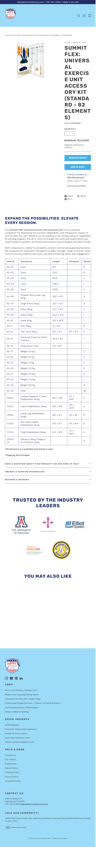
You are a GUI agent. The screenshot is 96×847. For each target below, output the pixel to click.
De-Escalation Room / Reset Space (22, 707)
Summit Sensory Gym (75, 43)
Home (7, 35)
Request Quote (78, 158)
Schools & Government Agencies (20, 729)
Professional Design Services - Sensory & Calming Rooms (32, 703)
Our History (10, 759)
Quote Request (12, 725)
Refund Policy (11, 768)
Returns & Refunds (17, 480)
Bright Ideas (11, 763)
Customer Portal (13, 781)
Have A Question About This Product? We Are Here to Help (42, 464)
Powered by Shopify (60, 838)
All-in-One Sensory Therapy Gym (21, 690)
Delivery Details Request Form (19, 742)
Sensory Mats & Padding (16, 711)
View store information (76, 186)
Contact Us (10, 755)
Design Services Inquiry (16, 733)
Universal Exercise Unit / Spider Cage (23, 699)
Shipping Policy (12, 772)
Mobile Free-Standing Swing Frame (22, 694)
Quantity (70, 129)
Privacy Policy (11, 776)
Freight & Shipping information (25, 472)
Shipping (68, 145)
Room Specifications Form (17, 737)
